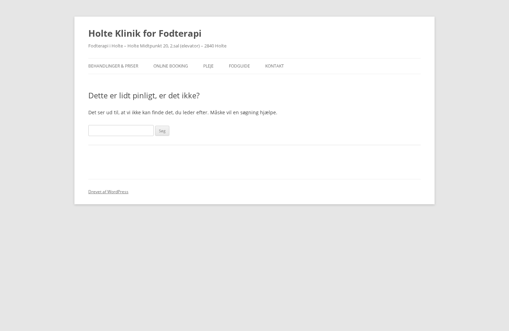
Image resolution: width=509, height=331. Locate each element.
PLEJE (208, 66)
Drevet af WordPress (108, 192)
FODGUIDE (239, 66)
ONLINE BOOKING (170, 66)
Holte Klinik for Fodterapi (145, 33)
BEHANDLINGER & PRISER (113, 66)
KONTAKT (274, 66)
